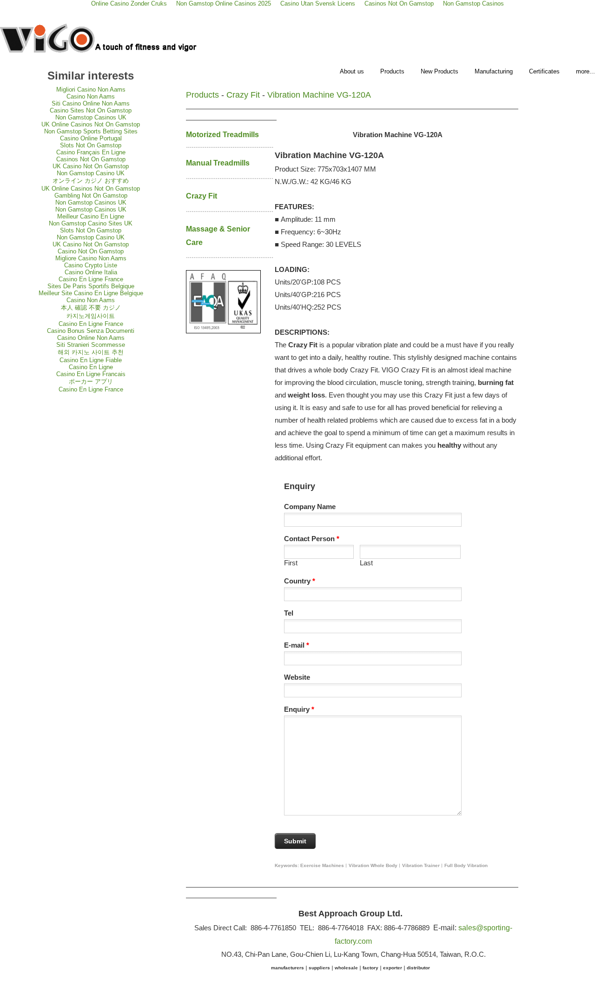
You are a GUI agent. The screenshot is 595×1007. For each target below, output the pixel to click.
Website (297, 677)
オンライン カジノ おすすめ (91, 180)
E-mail (296, 645)
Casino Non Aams (90, 96)
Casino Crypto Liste (90, 265)
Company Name (310, 506)
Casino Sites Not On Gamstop (91, 110)
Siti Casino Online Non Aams (91, 103)
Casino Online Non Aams (91, 337)
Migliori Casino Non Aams (91, 89)
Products (392, 71)
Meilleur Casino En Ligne (90, 216)
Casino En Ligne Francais (91, 374)
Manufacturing (494, 71)
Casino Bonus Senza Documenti (90, 330)
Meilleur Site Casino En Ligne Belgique (91, 293)
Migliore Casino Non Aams (90, 258)
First (291, 563)
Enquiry (299, 709)
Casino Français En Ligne (91, 152)
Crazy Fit (243, 94)
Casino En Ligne (91, 367)
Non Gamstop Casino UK (91, 173)
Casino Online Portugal (91, 138)
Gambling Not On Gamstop (90, 195)
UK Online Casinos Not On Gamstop (90, 124)
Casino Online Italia (91, 272)
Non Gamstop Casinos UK (90, 117)
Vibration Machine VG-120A (319, 94)
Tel (288, 613)
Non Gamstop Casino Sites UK (90, 223)
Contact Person (311, 539)
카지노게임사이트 (90, 315)
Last (366, 563)
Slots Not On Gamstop (90, 145)
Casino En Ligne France (91, 279)
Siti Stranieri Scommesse (90, 344)
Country (299, 581)
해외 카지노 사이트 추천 (91, 352)
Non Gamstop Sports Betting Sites (91, 131)
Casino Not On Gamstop (91, 251)
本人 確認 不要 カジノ (91, 307)
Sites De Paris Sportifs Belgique (90, 286)
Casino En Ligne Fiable (91, 360)
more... (585, 71)
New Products (439, 71)
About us (352, 71)
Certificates (544, 71)
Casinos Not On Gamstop (91, 159)
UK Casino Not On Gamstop (91, 166)
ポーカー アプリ (91, 381)
